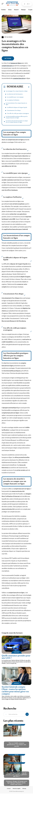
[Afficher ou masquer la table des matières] (26, 87)
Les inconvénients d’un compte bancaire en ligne (16, 104)
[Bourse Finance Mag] (12, 4)
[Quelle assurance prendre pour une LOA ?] (16, 645)
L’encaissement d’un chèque (14, 110)
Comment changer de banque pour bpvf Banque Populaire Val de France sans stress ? (16, 783)
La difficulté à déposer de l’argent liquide (17, 107)
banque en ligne (16, 63)
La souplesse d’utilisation (13, 100)
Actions (8, 58)
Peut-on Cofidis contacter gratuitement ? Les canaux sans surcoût (16, 744)
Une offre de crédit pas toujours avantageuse (18, 113)
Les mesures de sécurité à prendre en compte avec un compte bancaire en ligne (17, 121)
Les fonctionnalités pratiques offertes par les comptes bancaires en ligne (17, 117)
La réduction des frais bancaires (15, 94)
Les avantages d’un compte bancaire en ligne (17, 91)
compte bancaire (7, 66)
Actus (16, 754)
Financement (17, 724)
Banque (16, 683)
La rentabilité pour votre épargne (15, 97)
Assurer (16, 652)
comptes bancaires (19, 78)
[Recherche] (24, 3)
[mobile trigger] (3, 4)
